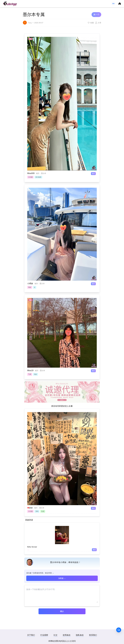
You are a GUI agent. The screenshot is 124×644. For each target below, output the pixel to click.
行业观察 (44, 635)
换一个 (96, 14)
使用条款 (66, 635)
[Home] (119, 3)
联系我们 (93, 635)
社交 (55, 635)
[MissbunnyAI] (10, 4)
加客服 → (62, 578)
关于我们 (31, 635)
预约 (93, 173)
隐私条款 (80, 635)
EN (113, 3)
